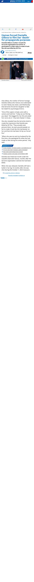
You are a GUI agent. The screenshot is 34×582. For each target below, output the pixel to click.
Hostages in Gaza (12, 55)
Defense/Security (16, 32)
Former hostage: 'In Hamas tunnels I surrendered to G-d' (17, 148)
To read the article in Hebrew (12, 173)
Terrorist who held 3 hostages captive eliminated (15, 150)
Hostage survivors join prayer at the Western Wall (15, 153)
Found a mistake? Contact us (16, 175)
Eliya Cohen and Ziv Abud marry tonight (13, 152)
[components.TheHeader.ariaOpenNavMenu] (5, 1)
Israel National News (6, 32)
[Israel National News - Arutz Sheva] (17, 1)
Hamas (4, 55)
